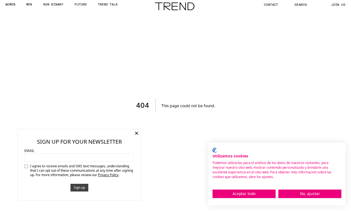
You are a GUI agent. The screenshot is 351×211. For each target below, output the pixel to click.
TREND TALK (108, 4)
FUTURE (80, 4)
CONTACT (271, 4)
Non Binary (53, 4)
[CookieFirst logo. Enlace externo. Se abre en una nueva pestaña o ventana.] (215, 150)
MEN (29, 4)
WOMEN (10, 4)
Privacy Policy (108, 175)
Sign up (79, 187)
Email (29, 151)
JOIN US (338, 4)
